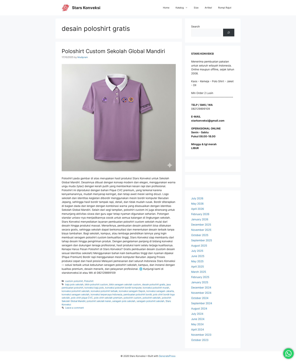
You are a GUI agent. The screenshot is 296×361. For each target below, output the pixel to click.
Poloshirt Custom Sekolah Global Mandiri (113, 51)
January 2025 (199, 282)
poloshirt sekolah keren (99, 301)
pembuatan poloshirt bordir (137, 294)
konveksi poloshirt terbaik (104, 291)
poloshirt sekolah (152, 297)
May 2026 (197, 203)
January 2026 (199, 219)
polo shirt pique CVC (82, 297)
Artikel (208, 7)
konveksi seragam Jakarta (160, 291)
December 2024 (201, 287)
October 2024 (199, 298)
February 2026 (200, 214)
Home (166, 7)
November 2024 (201, 292)
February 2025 (200, 277)
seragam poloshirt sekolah (150, 301)
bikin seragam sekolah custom (125, 284)
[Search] (228, 33)
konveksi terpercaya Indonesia (106, 294)
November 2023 (201, 334)
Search (195, 26)
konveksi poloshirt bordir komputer (123, 287)
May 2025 (197, 261)
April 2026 (197, 208)
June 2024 (197, 319)
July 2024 (197, 313)
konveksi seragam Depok (132, 291)
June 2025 (197, 256)
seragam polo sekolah (123, 301)
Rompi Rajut (224, 7)
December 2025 (201, 224)
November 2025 (201, 229)
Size (196, 7)
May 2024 (197, 324)
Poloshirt (88, 281)
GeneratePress (167, 356)
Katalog (180, 7)
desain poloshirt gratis (153, 284)
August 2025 (199, 245)
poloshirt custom (132, 297)
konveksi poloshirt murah (156, 287)
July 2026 (197, 198)
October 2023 (199, 340)
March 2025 (198, 271)
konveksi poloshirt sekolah (76, 291)
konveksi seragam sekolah (75, 294)
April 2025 (197, 266)
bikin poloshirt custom (96, 284)
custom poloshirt (74, 281)
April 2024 (197, 329)
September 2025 (201, 240)
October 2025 (199, 235)
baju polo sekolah (74, 284)
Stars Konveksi (86, 7)
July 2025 (197, 250)
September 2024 (201, 303)
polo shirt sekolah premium (108, 297)
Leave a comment (74, 307)
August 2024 (199, 308)
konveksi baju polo (94, 287)
